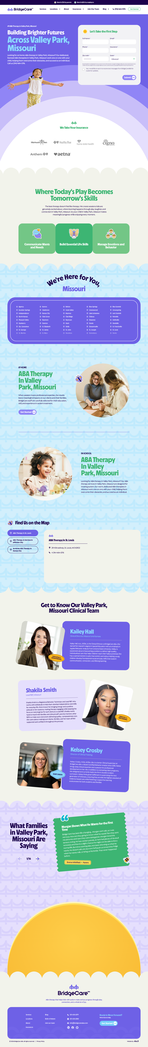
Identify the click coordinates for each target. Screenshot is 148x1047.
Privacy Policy (128, 65)
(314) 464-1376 (19, 63)
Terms (132, 65)
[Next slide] (37, 859)
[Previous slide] (19, 859)
